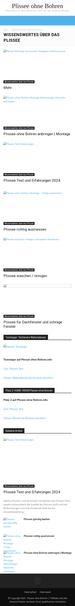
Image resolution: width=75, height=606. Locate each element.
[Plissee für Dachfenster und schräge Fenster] (37, 301)
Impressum (45, 592)
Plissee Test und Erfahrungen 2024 (31, 180)
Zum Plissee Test (13, 368)
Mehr (7, 88)
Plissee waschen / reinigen (25, 276)
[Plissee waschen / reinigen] (37, 254)
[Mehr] (37, 66)
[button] (70, 20)
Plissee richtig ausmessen (24, 229)
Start (5, 29)
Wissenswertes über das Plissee (19, 81)
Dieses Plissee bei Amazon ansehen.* (25, 418)
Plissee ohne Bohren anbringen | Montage (36, 134)
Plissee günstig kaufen (37, 519)
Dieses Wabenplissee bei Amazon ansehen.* (28, 377)
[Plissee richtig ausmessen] (37, 208)
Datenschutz (30, 592)
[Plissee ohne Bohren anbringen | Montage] (37, 113)
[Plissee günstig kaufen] (12, 523)
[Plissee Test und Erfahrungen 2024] (37, 159)
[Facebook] (37, 580)
